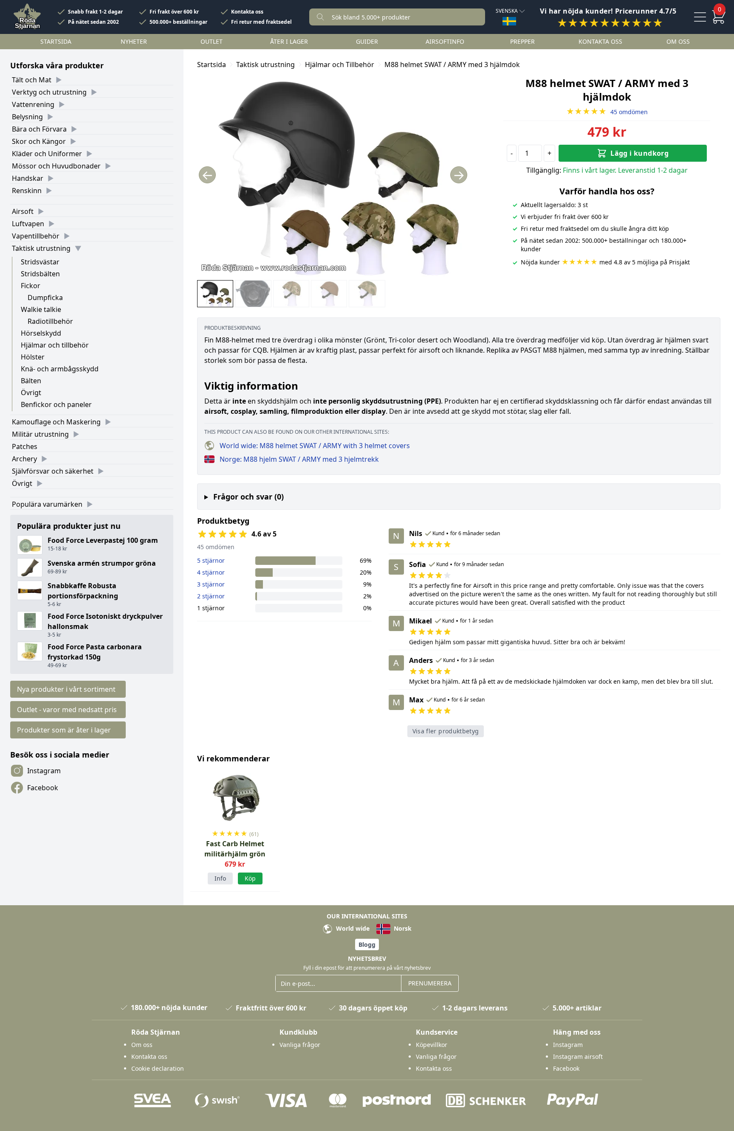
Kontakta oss (247, 11)
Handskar (27, 178)
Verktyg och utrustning (49, 92)
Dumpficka (45, 297)
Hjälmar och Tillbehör (339, 64)
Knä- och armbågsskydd (60, 368)
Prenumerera (430, 983)
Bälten (31, 380)
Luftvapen (28, 223)
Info (220, 878)
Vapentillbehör (35, 236)
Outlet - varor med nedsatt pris (67, 709)
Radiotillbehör (50, 321)
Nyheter (134, 41)
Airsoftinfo (445, 41)
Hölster (33, 357)
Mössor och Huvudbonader (56, 166)
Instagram (44, 770)
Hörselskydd (41, 333)
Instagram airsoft (578, 1056)
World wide (352, 928)
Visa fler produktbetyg (445, 731)
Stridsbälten (40, 273)
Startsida (55, 41)
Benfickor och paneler (56, 404)
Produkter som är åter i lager (64, 730)
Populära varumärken (47, 504)
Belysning (27, 116)
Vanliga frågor (299, 1045)
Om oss (678, 41)
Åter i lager (289, 41)
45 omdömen (607, 112)
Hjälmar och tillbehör (55, 345)
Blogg (367, 944)
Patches (24, 446)
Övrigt (31, 392)
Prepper (522, 41)
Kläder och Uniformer (47, 153)
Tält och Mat (31, 79)
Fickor (30, 285)
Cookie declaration (157, 1068)
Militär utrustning (40, 434)
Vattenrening (33, 104)
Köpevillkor (431, 1045)
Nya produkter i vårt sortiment (66, 689)
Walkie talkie (41, 309)
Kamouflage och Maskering (56, 422)
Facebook (42, 787)
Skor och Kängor (39, 141)
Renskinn (27, 190)
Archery (24, 458)
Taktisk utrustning (41, 248)
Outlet (211, 41)
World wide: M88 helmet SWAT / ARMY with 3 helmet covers (315, 445)
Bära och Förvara (39, 129)
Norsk (402, 928)
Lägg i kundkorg (639, 153)
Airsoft (23, 211)
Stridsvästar (40, 262)
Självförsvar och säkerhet (52, 471)
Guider (367, 41)
